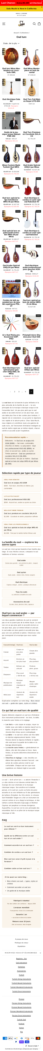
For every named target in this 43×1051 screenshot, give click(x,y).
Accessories (21, 971)
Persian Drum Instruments (21, 1015)
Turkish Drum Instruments (21, 991)
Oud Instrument (21, 962)
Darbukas (21, 967)
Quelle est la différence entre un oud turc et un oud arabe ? (19, 837)
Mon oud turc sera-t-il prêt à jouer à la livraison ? (19, 860)
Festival (21, 1023)
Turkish (21, 975)
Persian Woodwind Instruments (21, 1011)
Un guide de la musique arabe (18, 891)
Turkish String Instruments (21, 979)
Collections (24, 33)
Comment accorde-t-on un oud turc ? (19, 845)
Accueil (16, 33)
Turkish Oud (21, 1019)
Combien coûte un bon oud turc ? (18, 868)
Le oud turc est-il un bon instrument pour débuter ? (18, 827)
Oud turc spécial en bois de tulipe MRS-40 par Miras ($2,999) (21, 461)
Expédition (21, 946)
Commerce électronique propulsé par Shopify (21, 1049)
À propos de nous (21, 939)
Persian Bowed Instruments (21, 1007)
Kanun (21, 1028)
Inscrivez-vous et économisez (21, 953)
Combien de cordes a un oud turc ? (18, 852)
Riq (21, 1032)
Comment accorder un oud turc (19, 887)
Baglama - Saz (21, 958)
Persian (21, 999)
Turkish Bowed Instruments (21, 983)
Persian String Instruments (21, 1003)
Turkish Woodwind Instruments (21, 987)
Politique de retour (21, 943)
